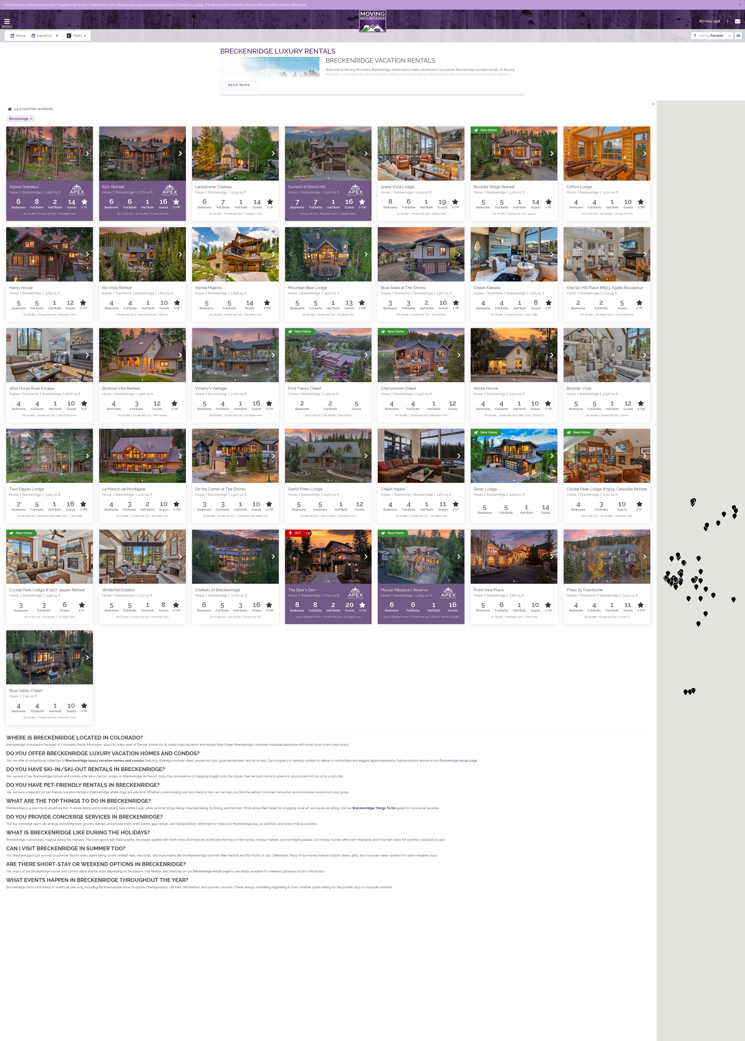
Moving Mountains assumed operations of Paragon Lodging (160, 5)
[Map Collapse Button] (653, 103)
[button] (12, 153)
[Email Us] (738, 21)
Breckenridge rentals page (458, 760)
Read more (239, 85)
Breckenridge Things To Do (374, 808)
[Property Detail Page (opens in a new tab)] (49, 153)
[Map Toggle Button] (738, 35)
